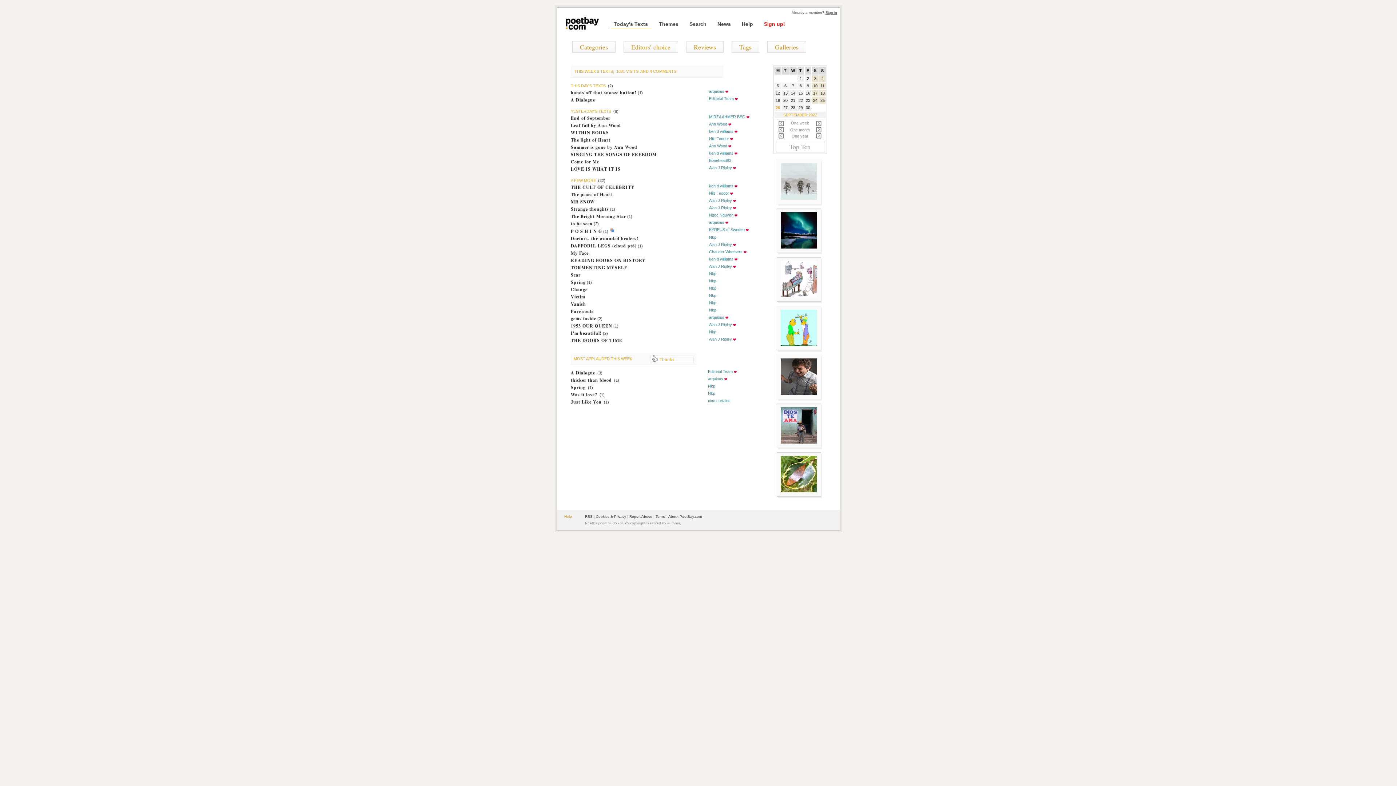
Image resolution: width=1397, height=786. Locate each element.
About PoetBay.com (685, 517)
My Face (580, 253)
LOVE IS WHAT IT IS (596, 169)
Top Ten (800, 146)
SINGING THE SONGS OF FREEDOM (614, 154)
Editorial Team (721, 98)
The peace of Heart (591, 194)
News (724, 24)
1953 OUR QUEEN (591, 326)
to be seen (582, 224)
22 (801, 100)
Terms (660, 517)
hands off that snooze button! (604, 93)
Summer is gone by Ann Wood (604, 147)
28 (793, 108)
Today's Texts (631, 24)
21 (793, 100)
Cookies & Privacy (611, 517)
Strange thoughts (590, 209)
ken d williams (721, 131)
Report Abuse (640, 517)
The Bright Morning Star (598, 216)
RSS (589, 517)
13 (785, 93)
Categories (594, 47)
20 (785, 100)
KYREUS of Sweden (727, 229)
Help (747, 24)
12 (778, 93)
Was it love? (584, 395)
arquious (716, 91)
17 (815, 93)
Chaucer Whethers (726, 252)
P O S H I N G (586, 231)
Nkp (712, 237)
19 (778, 100)
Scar (576, 275)
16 (808, 93)
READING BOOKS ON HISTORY (608, 260)
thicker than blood (591, 380)
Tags (745, 47)
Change (579, 289)
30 (808, 108)
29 (801, 108)
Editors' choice (650, 47)
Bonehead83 (720, 160)
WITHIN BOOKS (590, 133)
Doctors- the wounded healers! (604, 238)
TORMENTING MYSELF (599, 268)
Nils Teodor (719, 138)
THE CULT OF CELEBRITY (603, 187)
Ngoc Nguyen (721, 215)
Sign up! (774, 24)
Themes (668, 24)
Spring (578, 282)
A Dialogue (583, 100)
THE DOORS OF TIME (596, 340)
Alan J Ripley (720, 168)
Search (698, 24)
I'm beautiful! (586, 333)
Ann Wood (718, 124)
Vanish (578, 304)
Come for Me (585, 162)
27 (785, 108)
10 (815, 86)
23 (808, 100)
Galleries (787, 47)
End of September (590, 118)
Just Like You (586, 402)
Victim (578, 297)
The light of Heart (590, 140)
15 (801, 93)
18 (822, 93)
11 (822, 86)
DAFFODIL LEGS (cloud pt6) (604, 246)
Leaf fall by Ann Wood (596, 125)
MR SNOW (583, 202)
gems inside (583, 318)
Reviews (705, 47)
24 (815, 100)
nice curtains (719, 400)
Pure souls (582, 311)
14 (793, 93)
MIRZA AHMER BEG (727, 117)
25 (822, 100)
